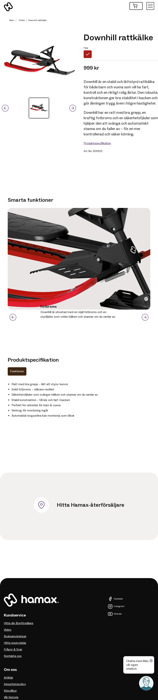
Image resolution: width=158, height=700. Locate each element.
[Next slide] (72, 108)
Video (7, 630)
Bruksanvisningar (15, 636)
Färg (86, 47)
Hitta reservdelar (15, 643)
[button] (39, 108)
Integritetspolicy (15, 684)
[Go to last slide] (12, 317)
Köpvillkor (10, 691)
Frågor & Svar (13, 649)
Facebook (118, 598)
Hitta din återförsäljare (18, 623)
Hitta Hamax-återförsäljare (90, 505)
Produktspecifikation (97, 143)
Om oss (10, 669)
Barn (11, 20)
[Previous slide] (5, 108)
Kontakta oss (13, 656)
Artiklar (8, 678)
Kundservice (15, 615)
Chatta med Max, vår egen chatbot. (137, 665)
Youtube (118, 613)
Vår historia (11, 697)
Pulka (22, 20)
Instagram (119, 606)
